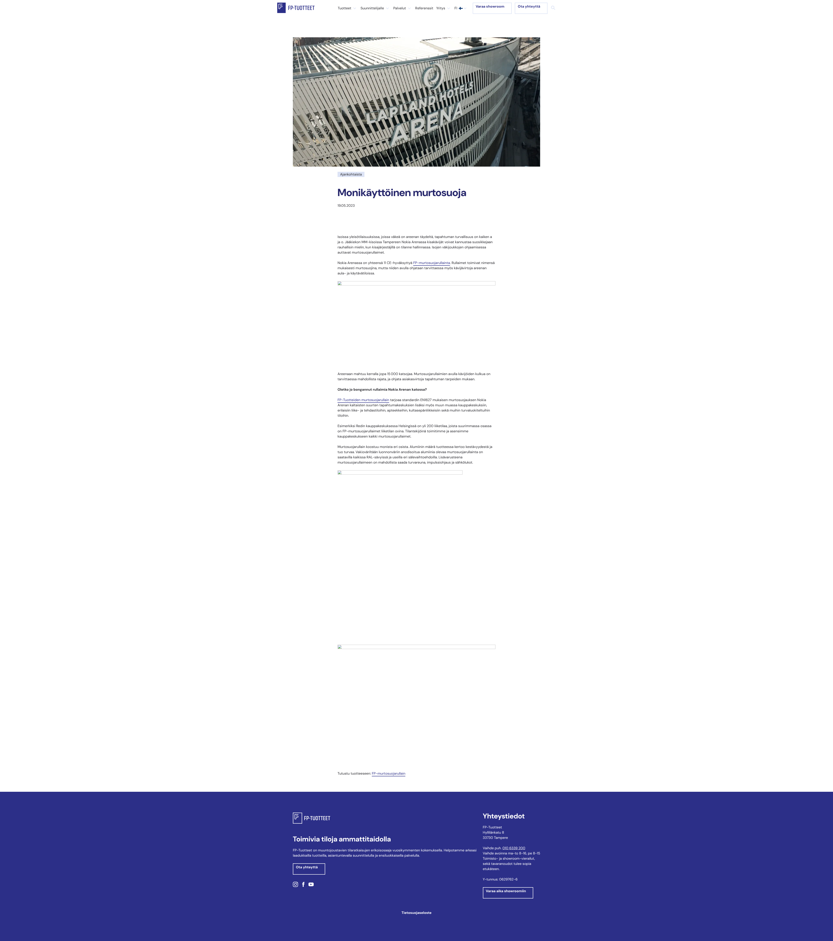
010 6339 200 (513, 848)
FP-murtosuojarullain (388, 773)
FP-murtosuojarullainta (431, 263)
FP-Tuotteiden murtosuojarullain (363, 400)
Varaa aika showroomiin (506, 891)
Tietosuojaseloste (416, 912)
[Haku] (553, 8)
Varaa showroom (490, 6)
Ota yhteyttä (529, 6)
